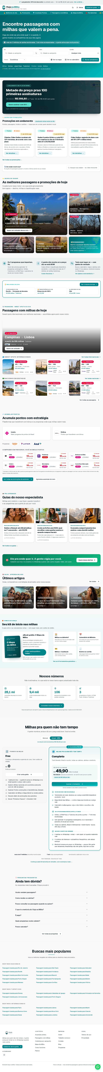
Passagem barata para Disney (12, 993)
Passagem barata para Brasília (80, 972)
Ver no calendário (73, 60)
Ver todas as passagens (88, 400)
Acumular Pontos (40, 13)
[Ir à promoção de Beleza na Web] (84, 456)
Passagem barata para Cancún (80, 1011)
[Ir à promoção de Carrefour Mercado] (84, 465)
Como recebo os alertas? (24, 898)
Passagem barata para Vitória (80, 982)
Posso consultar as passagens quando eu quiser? (34, 904)
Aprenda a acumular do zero (45, 479)
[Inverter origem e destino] (36, 53)
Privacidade (85, 1038)
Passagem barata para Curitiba (46, 982)
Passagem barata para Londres (46, 1015)
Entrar (81, 7)
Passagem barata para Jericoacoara (14, 997)
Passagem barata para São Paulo (47, 968)
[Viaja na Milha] (8, 1033)
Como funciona (46, 274)
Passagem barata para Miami (80, 1008)
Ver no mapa (57, 60)
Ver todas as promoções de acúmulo (16, 479)
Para (40, 49)
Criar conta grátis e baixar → (32, 652)
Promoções (25, 13)
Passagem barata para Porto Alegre (14, 979)
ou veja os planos (45, 69)
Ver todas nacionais (92, 378)
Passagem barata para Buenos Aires (14, 1011)
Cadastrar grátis (91, 7)
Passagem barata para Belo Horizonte (15, 975)
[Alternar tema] (73, 7)
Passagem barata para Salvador (81, 968)
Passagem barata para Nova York (47, 1011)
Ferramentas (91, 13)
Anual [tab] (56, 738)
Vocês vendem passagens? (25, 892)
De (5, 49)
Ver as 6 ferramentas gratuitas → (65, 661)
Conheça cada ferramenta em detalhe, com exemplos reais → (51, 862)
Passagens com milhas (42, 1038)
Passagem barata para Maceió (46, 975)
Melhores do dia (10, 13)
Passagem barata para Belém (80, 979)
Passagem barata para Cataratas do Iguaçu (50, 993)
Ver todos (92, 581)
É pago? (18, 915)
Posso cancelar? (21, 927)
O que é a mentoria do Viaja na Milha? (29, 910)
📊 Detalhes (19, 457)
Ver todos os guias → (10, 546)
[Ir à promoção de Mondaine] (51, 465)
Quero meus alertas (85, 560)
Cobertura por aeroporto (43, 1041)
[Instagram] (4, 1055)
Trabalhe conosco (64, 1038)
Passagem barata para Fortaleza (47, 972)
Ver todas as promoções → (12, 160)
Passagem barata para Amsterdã (81, 1015)
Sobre (60, 1035)
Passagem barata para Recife (12, 972)
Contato (61, 1041)
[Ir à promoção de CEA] (18, 456)
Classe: (6, 59)
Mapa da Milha (77, 13)
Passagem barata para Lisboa (46, 1008)
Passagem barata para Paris (11, 1008)
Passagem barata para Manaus (12, 982)
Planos (37, 1051)
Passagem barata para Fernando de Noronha (85, 993)
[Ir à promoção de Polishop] (51, 456)
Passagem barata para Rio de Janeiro (15, 968)
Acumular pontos (40, 1035)
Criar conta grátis (23, 774)
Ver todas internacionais (90, 357)
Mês (72, 49)
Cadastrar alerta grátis (11, 1047)
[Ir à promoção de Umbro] (18, 465)
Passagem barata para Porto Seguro (48, 997)
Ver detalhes (11, 153)
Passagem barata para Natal (79, 975)
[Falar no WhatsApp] (98, 1067)
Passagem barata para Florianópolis (48, 979)
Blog (59, 1044)
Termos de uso (86, 1035)
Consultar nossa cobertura (50, 706)
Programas (61, 1047)
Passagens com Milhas (59, 13)
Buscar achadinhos (91, 60)
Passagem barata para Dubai (12, 1015)
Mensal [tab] (45, 738)
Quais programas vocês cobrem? (27, 921)
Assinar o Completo (73, 784)
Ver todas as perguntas (50, 934)
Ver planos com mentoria (84, 274)
